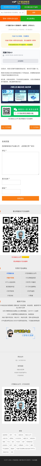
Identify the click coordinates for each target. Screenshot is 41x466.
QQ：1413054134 (20, 360)
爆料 (32, 445)
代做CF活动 (10, 278)
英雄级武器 (29, 442)
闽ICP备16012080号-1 (25, 460)
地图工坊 (25, 438)
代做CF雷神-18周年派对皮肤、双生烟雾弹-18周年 (20, 40)
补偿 (12, 452)
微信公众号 (28, 435)
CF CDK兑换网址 (31, 287)
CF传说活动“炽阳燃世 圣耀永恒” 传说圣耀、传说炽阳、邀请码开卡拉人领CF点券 (20, 306)
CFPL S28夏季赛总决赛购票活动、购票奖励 (20, 314)
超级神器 (5, 435)
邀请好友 (21, 435)
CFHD (27, 445)
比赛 (23, 442)
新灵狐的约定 (10, 287)
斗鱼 (15, 435)
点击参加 (20, 61)
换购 (4, 442)
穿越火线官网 (20, 369)
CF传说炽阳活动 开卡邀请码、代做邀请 (20, 45)
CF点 (8, 442)
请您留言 (30, 29)
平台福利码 (6, 448)
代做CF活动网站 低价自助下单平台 (25, 448)
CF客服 (31, 295)
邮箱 (4, 188)
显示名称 (6, 179)
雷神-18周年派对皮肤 (10, 18)
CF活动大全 (10, 273)
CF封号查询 (10, 291)
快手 (11, 445)
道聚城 (11, 438)
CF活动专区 (20, 2)
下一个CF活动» (35, 127)
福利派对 (32, 438)
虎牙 (11, 435)
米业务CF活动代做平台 (20, 372)
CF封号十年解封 (31, 282)
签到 (15, 445)
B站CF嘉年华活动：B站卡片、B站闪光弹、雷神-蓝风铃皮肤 (20, 317)
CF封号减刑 (30, 291)
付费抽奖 (21, 445)
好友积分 (5, 445)
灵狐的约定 (6, 452)
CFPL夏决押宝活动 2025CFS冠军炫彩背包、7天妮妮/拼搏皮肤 (20, 321)
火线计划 (5, 438)
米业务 (18, 442)
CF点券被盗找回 (31, 278)
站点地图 (34, 460)
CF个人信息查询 (10, 282)
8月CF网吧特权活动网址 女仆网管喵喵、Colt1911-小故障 (20, 311)
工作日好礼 (18, 438)
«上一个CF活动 (6, 127)
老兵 (13, 442)
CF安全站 (10, 295)
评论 (4, 151)
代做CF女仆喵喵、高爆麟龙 (20, 36)
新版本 (12, 448)
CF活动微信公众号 (30, 273)
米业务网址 (31, 18)
